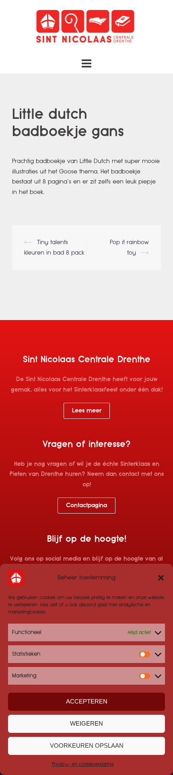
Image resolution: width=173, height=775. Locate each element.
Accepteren (86, 701)
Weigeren (86, 723)
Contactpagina (86, 505)
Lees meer (86, 410)
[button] (161, 578)
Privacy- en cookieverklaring (82, 764)
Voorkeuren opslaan (87, 745)
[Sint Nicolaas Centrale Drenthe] (86, 27)
